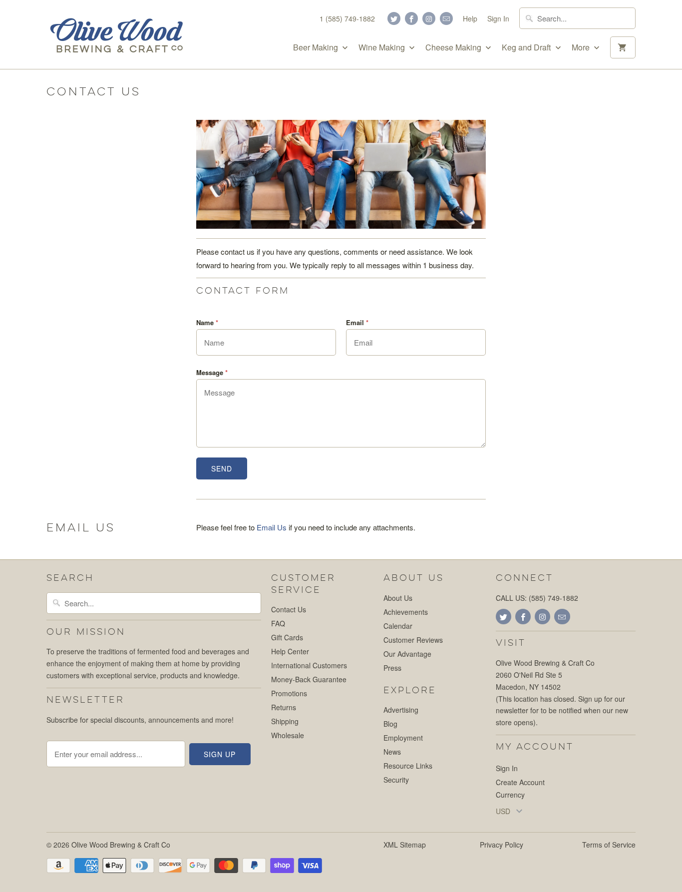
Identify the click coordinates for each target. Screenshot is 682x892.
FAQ (278, 623)
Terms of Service (609, 845)
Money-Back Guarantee (308, 679)
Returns (283, 707)
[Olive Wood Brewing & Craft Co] (116, 34)
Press (392, 668)
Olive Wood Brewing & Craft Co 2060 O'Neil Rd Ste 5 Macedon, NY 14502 (545, 675)
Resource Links (407, 766)
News (392, 752)
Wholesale (287, 735)
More (582, 47)
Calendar (397, 626)
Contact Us (288, 609)
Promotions (289, 693)
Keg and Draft (527, 47)
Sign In (498, 18)
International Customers (309, 665)
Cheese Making (454, 47)
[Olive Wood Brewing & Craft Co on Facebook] (411, 18)
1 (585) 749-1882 (347, 18)
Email (357, 322)
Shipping (285, 721)
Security (396, 780)
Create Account (520, 782)
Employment (403, 738)
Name (207, 322)
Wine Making (382, 47)
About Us (397, 598)
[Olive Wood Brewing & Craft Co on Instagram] (428, 18)
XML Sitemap (404, 845)
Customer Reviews (413, 640)
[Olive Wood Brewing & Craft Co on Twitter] (393, 18)
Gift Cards (287, 637)
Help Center (290, 651)
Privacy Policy (501, 845)
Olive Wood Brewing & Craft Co (120, 845)
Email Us (272, 527)
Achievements (405, 612)
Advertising (400, 710)
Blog (390, 724)
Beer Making (316, 47)
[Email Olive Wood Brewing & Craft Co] (446, 18)
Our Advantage (407, 654)
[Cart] (623, 47)
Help (470, 18)
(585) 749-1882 (553, 598)
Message (212, 372)
